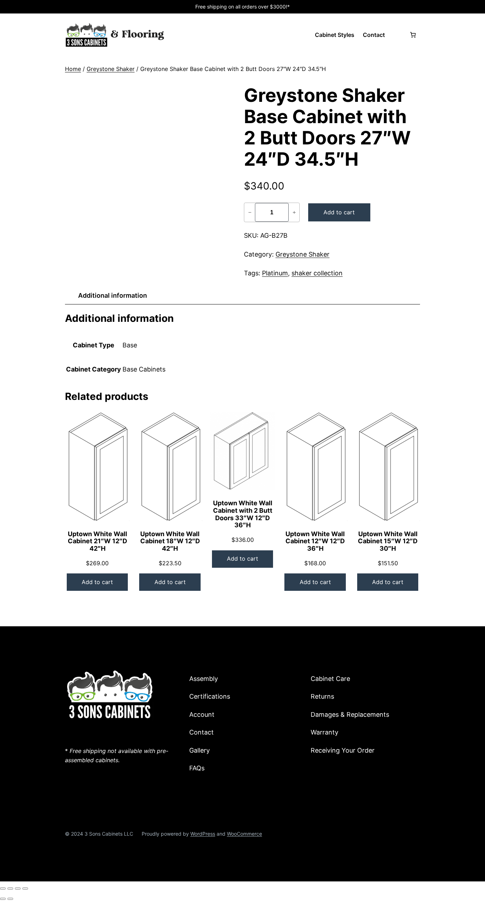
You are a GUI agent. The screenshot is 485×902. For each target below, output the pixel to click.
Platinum (275, 273)
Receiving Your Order (343, 750)
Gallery (199, 750)
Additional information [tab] (112, 295)
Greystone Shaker (111, 68)
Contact (201, 732)
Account (201, 714)
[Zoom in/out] (3, 888)
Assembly (203, 678)
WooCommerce (244, 834)
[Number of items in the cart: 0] (413, 35)
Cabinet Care (330, 678)
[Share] (18, 888)
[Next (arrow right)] (10, 899)
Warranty (324, 732)
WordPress (202, 834)
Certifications (209, 696)
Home (73, 68)
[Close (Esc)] (25, 888)
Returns (322, 696)
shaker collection (317, 273)
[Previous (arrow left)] (3, 899)
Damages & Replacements (350, 714)
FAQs (197, 768)
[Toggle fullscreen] (10, 888)
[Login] (397, 35)
